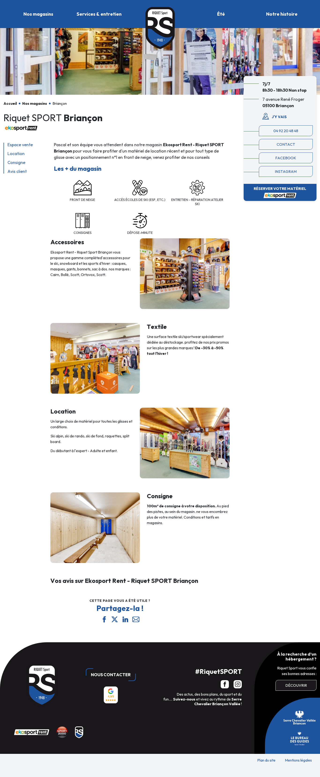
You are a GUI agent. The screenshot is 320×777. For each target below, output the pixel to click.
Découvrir (296, 685)
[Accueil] (42, 684)
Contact (286, 144)
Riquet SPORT (160, 28)
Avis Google (110, 694)
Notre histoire (282, 14)
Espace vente (20, 145)
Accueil (10, 103)
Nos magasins (38, 14)
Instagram (286, 171)
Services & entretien (99, 14)
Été (221, 14)
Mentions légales (298, 760)
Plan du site (266, 760)
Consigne (16, 162)
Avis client (17, 171)
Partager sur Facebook (104, 619)
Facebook (285, 158)
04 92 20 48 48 (285, 130)
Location (16, 153)
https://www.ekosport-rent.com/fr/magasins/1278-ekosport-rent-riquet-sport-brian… (280, 192)
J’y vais (279, 116)
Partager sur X (114, 619)
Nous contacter (111, 674)
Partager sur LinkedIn (125, 619)
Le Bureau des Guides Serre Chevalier (299, 738)
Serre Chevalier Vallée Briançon (299, 717)
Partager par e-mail (135, 619)
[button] (184, 273)
